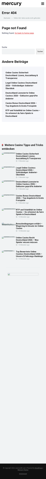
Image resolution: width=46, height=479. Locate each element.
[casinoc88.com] (12, 3)
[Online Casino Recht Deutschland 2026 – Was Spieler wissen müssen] (9, 236)
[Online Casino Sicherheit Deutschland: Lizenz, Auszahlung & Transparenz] (9, 152)
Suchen (40, 51)
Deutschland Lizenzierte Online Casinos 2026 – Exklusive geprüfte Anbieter (22, 96)
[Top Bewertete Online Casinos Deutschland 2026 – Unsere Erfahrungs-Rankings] (9, 250)
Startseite (7, 18)
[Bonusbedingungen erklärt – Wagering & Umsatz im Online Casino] (9, 224)
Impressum (23, 474)
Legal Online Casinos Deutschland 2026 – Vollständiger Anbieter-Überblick (21, 86)
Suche (4, 47)
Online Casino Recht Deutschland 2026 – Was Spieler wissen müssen (27, 240)
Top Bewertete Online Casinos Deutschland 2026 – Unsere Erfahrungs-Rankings (29, 253)
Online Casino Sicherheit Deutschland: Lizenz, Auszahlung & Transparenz (22, 75)
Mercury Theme (23, 470)
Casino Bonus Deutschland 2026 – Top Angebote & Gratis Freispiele (21, 104)
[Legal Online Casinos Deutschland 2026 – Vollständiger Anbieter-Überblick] (9, 166)
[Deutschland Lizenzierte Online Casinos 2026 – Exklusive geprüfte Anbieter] (9, 180)
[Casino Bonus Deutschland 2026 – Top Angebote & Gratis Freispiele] (9, 194)
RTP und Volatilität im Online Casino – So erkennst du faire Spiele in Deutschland (23, 113)
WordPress (38, 468)
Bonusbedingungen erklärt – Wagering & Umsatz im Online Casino (29, 226)
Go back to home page (24, 33)
